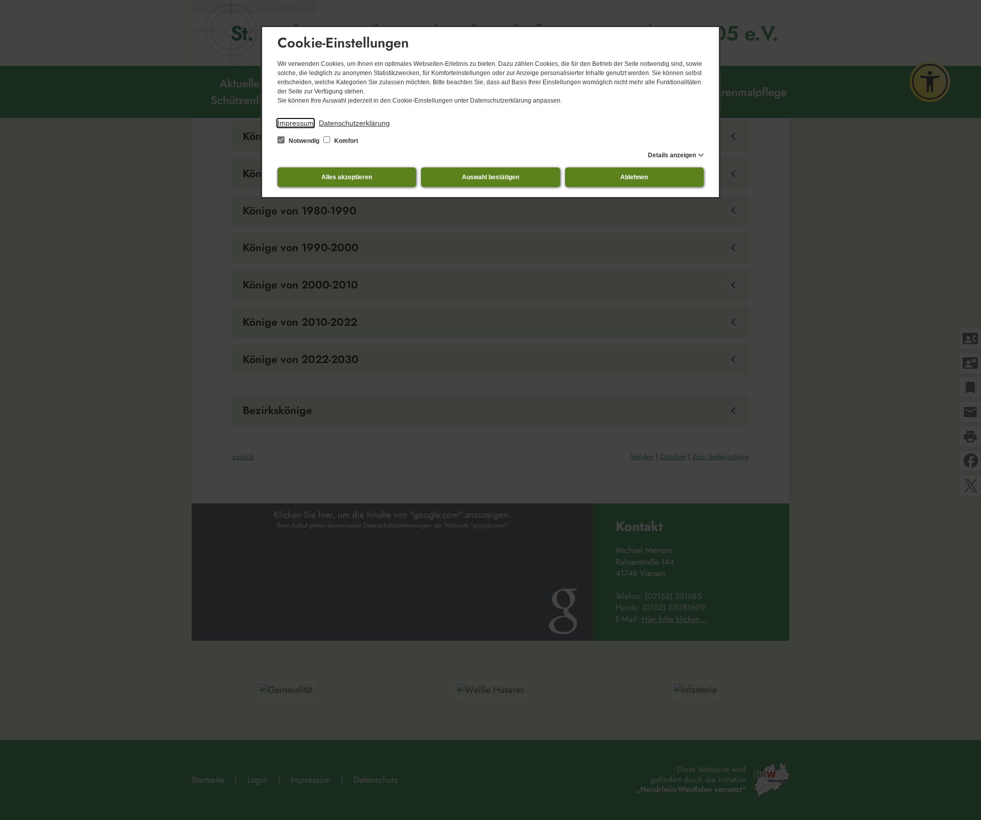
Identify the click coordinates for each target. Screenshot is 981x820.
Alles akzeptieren (346, 177)
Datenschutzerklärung (354, 123)
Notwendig (304, 140)
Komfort (345, 140)
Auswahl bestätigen (490, 177)
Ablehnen (634, 177)
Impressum (295, 123)
